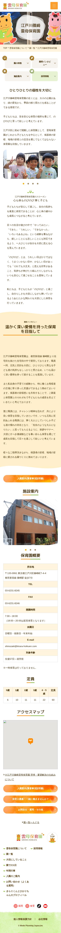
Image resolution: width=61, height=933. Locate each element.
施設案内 (18, 76)
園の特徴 (18, 63)
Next (55, 164)
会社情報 (42, 919)
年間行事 (10, 870)
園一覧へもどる (31, 822)
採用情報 (45, 76)
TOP (5, 48)
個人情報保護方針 (23, 919)
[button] (30, 741)
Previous (6, 164)
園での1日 (11, 865)
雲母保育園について (18, 48)
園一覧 (32, 48)
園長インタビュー (45, 63)
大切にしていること (16, 859)
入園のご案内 (13, 876)
